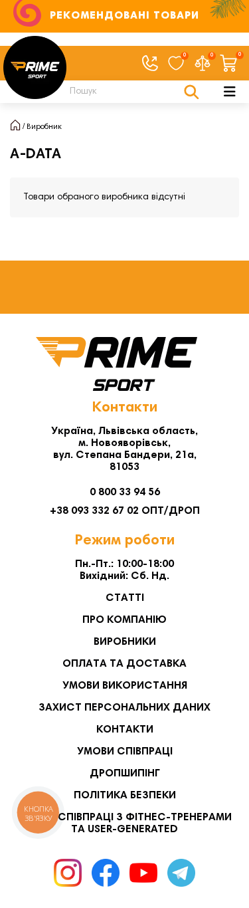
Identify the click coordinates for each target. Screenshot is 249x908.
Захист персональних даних (124, 708)
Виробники (125, 642)
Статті (125, 598)
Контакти (124, 730)
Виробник (44, 127)
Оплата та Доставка (124, 664)
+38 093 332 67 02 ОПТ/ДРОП (125, 511)
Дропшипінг (125, 773)
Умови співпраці (125, 751)
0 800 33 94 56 (125, 492)
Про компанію (124, 620)
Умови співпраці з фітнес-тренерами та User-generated (125, 823)
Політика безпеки (125, 795)
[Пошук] (191, 91)
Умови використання (124, 686)
